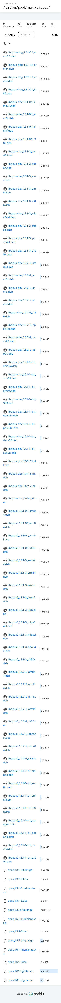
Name (12, 34)
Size (55, 34)
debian (11, 7)
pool (21, 7)
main (30, 7)
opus (44, 7)
